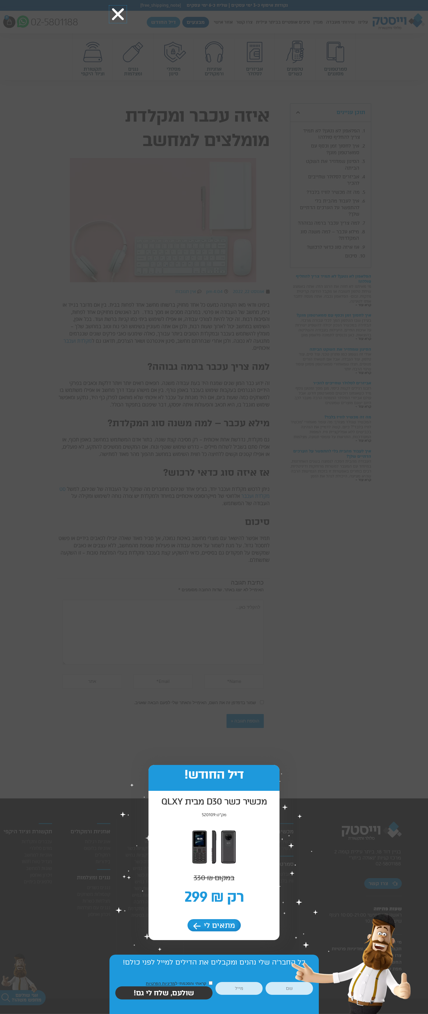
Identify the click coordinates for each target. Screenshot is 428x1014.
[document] (214, 507)
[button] (117, 14)
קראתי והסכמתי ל (176, 983)
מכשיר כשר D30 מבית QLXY (214, 801)
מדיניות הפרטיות (160, 983)
